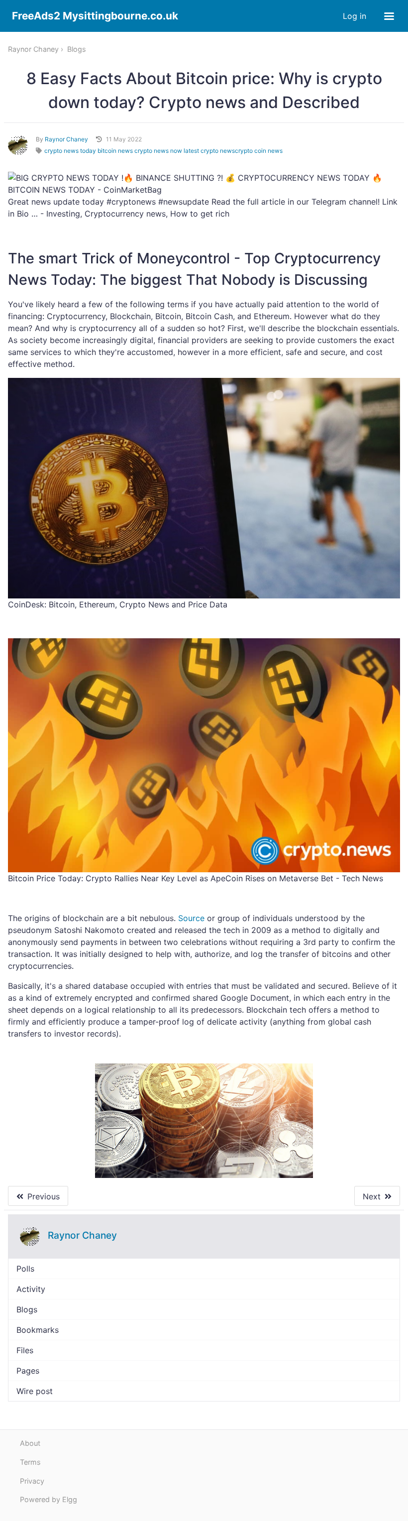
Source (191, 918)
